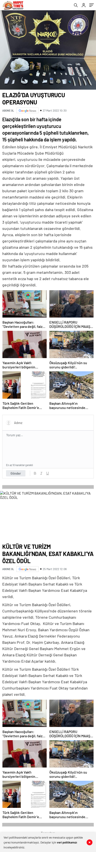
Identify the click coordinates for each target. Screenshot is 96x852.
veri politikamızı (67, 842)
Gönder (15, 473)
